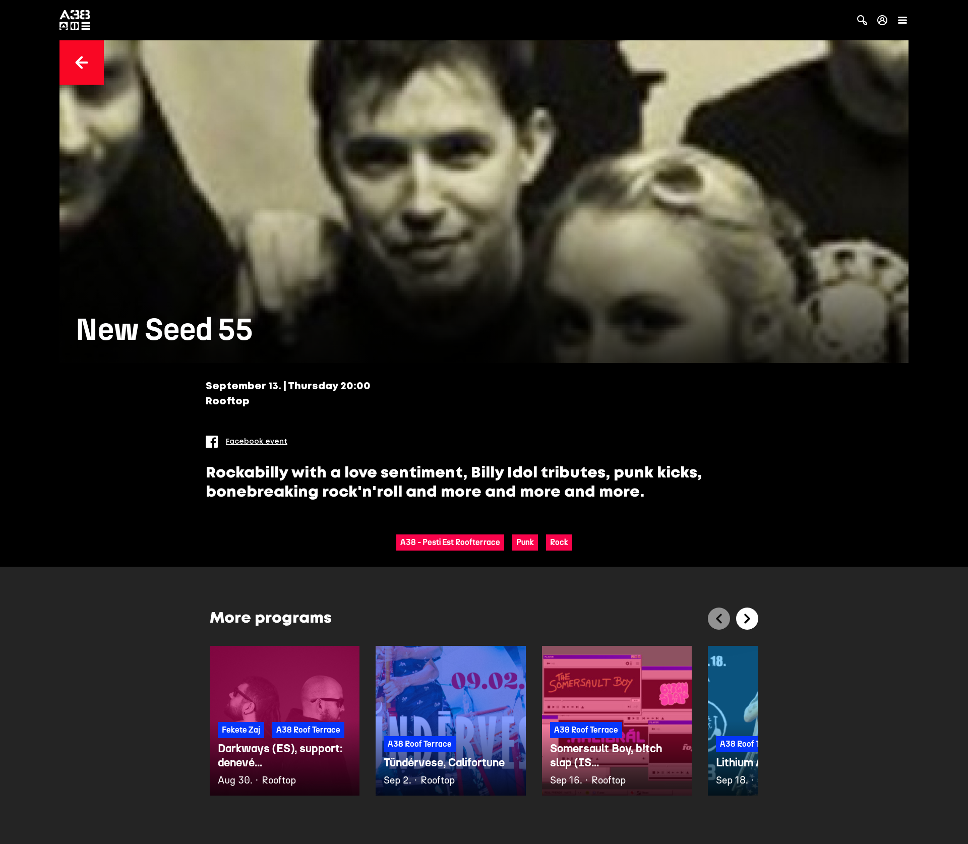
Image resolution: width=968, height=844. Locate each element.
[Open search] (862, 20)
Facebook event (256, 442)
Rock (559, 542)
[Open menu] (902, 20)
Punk (525, 542)
